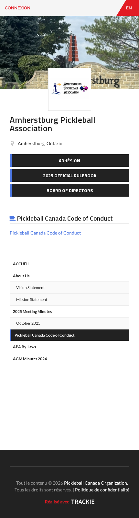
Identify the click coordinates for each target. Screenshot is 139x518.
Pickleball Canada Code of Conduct (45, 233)
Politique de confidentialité (102, 489)
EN (129, 8)
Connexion (17, 8)
